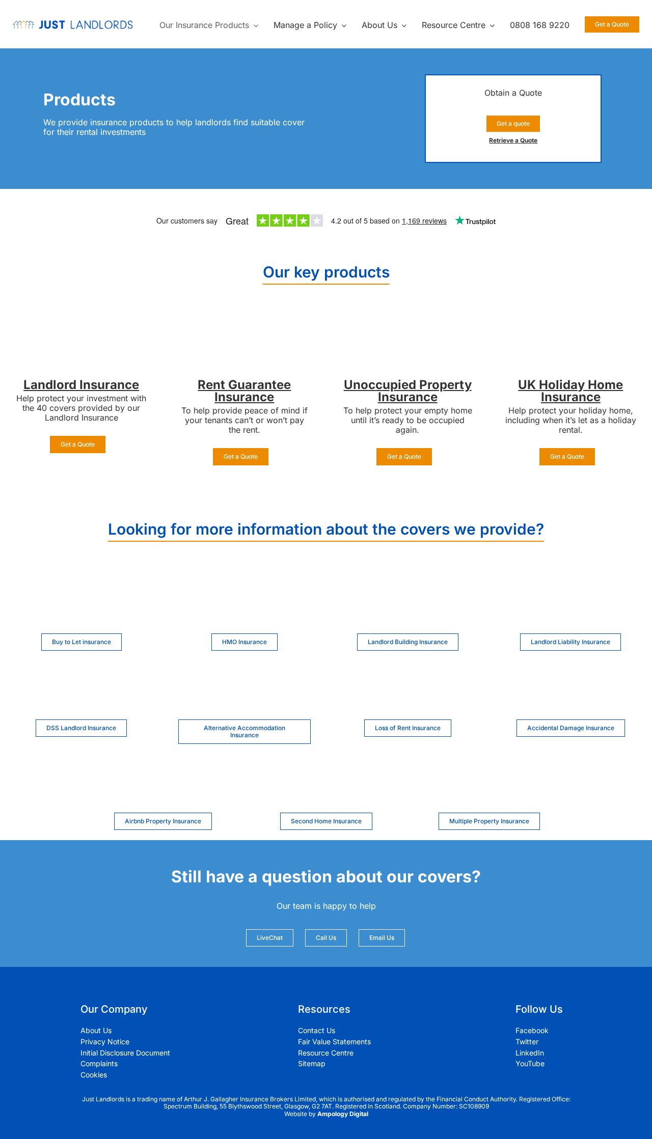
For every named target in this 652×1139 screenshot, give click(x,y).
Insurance (109, 384)
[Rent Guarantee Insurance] (244, 322)
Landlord (51, 384)
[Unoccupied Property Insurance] (407, 322)
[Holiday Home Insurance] (570, 322)
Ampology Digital (342, 1114)
